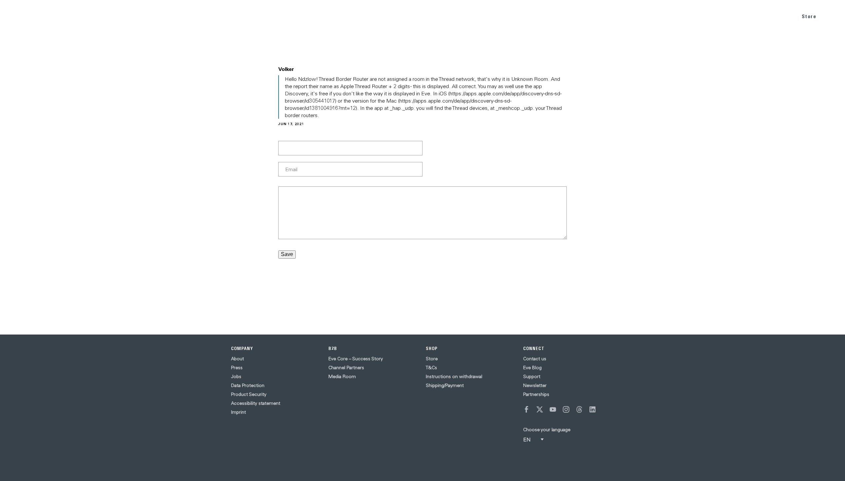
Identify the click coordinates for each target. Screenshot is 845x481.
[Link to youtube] (553, 409)
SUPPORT (776, 16)
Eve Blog (532, 367)
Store (809, 16)
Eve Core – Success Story (355, 359)
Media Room (342, 376)
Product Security (248, 394)
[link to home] (23, 16)
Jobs (236, 376)
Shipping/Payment (445, 385)
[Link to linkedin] (592, 409)
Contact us (534, 359)
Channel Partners (346, 367)
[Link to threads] (579, 409)
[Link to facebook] (526, 409)
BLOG (746, 16)
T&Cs (431, 367)
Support (531, 376)
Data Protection (247, 385)
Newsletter (535, 385)
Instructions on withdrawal (454, 376)
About (237, 359)
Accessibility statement (255, 403)
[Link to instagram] (566, 409)
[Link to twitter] (539, 409)
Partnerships (536, 394)
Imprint (238, 412)
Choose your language (546, 430)
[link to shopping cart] (832, 15)
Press (237, 367)
